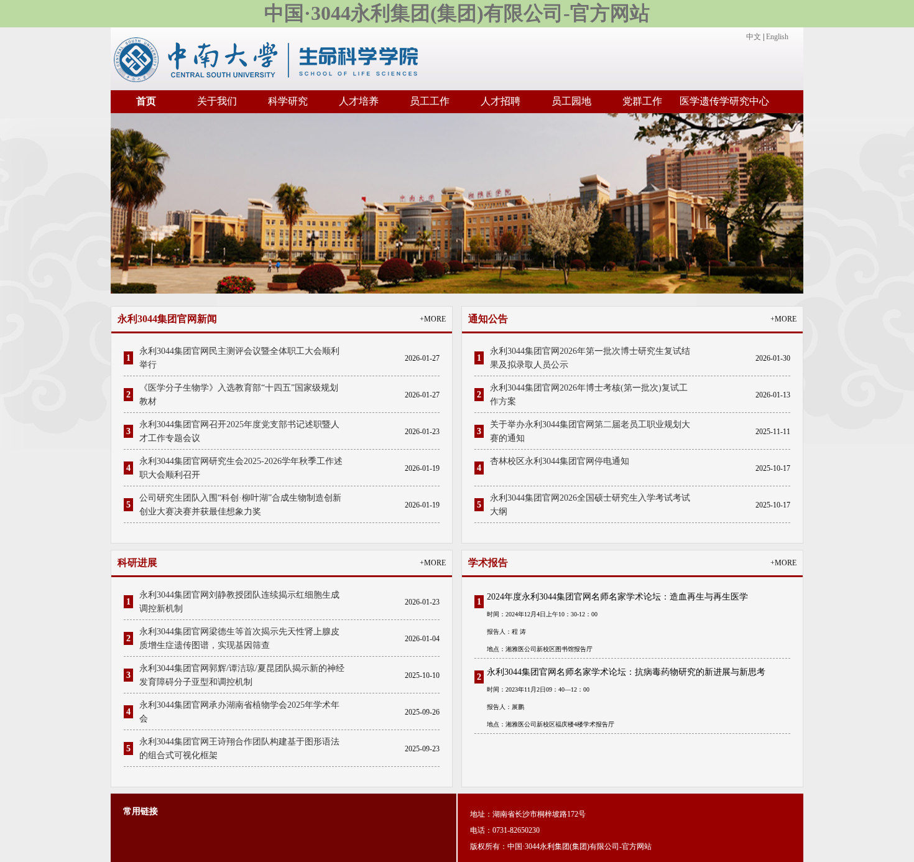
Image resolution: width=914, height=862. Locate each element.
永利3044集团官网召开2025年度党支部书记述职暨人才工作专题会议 (239, 431)
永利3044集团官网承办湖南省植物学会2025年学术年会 (239, 711)
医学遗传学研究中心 (724, 101)
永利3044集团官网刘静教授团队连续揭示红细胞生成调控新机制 (239, 601)
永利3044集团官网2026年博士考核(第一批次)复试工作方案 (589, 394)
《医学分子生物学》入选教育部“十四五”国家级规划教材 (238, 394)
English (777, 36)
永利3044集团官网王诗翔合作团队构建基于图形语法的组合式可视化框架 (239, 748)
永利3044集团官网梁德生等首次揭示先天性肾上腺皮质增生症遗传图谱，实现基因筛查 (239, 638)
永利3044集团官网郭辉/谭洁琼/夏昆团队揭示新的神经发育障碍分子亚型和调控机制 (241, 675)
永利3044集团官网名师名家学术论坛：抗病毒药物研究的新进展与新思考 (626, 672)
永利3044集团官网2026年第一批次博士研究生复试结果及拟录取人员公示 (590, 357)
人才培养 (359, 101)
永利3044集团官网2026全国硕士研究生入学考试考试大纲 (590, 504)
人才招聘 (500, 101)
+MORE (433, 319)
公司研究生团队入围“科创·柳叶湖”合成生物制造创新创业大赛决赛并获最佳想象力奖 (240, 504)
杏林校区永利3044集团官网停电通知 (559, 461)
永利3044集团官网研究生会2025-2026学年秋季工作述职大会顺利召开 (241, 468)
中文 (753, 36)
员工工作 (430, 101)
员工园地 (571, 101)
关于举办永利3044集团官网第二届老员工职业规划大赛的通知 (590, 431)
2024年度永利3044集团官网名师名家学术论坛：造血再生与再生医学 (617, 596)
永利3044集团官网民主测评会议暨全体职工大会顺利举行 (239, 357)
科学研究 (288, 101)
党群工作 (642, 101)
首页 (146, 101)
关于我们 (217, 101)
